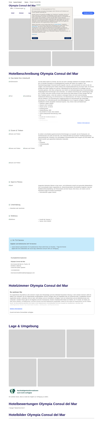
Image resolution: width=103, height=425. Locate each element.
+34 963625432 (15, 270)
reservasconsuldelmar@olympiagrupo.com (23, 273)
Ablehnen (35, 38)
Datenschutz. (35, 26)
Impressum (34, 34)
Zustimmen (68, 38)
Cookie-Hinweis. (57, 24)
